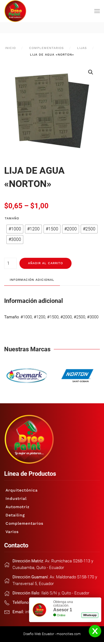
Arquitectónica (22, 490)
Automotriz (17, 507)
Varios (12, 531)
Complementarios (24, 523)
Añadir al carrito (45, 263)
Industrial (16, 498)
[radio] (15, 229)
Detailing (15, 515)
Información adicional (32, 280)
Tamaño (12, 218)
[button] (97, 11)
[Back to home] (15, 11)
